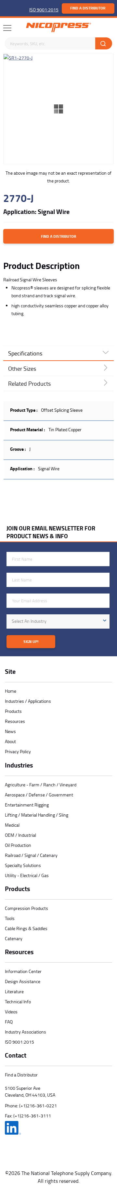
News (10, 731)
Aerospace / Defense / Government (39, 795)
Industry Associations (25, 1032)
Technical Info (18, 1001)
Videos (11, 1011)
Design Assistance (22, 981)
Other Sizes (22, 368)
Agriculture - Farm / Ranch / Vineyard (40, 784)
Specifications (25, 353)
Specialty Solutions (23, 865)
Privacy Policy (18, 751)
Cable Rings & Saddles (26, 928)
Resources (15, 721)
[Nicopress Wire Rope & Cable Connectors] (58, 27)
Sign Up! (30, 641)
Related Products (29, 383)
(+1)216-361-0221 (38, 1105)
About (10, 741)
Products (13, 711)
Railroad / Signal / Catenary (31, 855)
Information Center (23, 971)
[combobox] (58, 621)
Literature (14, 991)
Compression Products (26, 908)
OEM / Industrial (20, 835)
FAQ (9, 1022)
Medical (12, 825)
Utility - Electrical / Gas (27, 875)
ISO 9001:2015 (43, 10)
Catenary (13, 938)
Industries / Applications (28, 701)
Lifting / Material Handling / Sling (36, 815)
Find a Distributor (87, 8)
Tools (10, 918)
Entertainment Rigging (27, 805)
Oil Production (18, 845)
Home (10, 691)
